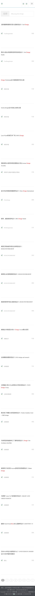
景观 (33, 33)
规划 (33, 255)
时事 (33, 89)
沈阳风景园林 (7, 394)
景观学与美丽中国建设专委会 (12, 172)
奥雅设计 (6, 338)
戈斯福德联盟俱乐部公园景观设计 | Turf (15, 24)
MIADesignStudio (8, 227)
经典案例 (6, 366)
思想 (33, 560)
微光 (5, 560)
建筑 (33, 200)
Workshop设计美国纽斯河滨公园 (12, 80)
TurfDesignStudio (8, 33)
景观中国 (6, 89)
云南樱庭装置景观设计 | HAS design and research (15, 357)
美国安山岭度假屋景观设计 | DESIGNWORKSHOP (16, 274)
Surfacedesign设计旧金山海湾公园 (11, 107)
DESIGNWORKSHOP (9, 255)
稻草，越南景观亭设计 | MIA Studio (13, 218)
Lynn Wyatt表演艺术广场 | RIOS (12, 135)
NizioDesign (7, 200)
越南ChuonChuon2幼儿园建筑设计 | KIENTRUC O (17, 523)
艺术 (33, 227)
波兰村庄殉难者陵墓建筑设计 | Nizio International (17, 191)
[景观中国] (7, 4)
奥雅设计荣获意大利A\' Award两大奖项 (14, 329)
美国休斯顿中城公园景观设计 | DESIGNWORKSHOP (17, 302)
